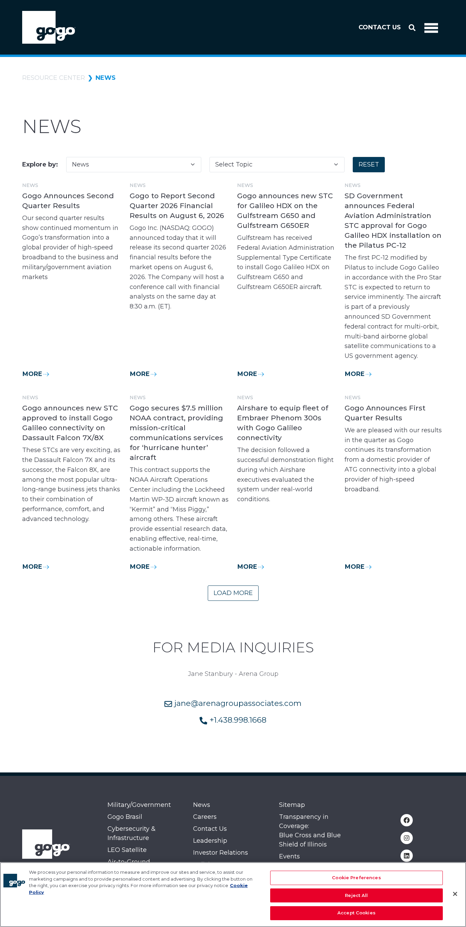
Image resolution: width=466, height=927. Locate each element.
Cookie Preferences (356, 877)
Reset (369, 164)
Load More (233, 593)
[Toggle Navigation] (431, 27)
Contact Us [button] (380, 27)
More (32, 374)
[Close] (455, 893)
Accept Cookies (356, 912)
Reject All (356, 895)
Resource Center (53, 78)
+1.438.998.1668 (236, 720)
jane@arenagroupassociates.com (237, 703)
